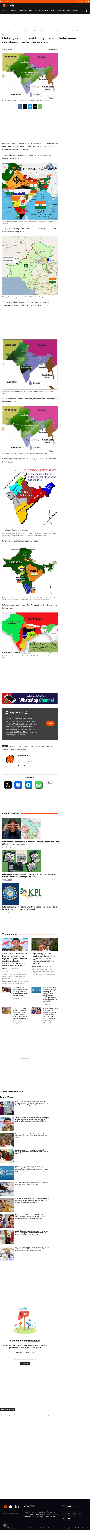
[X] (84, 1)
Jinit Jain (4, 968)
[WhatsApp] (86, 1)
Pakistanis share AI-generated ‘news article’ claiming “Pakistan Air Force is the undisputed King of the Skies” (29, 875)
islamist (38, 746)
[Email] (35, 106)
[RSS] (81, 1)
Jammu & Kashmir (47, 746)
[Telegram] (30, 106)
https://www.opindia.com (24, 759)
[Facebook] (76, 1)
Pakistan (5, 749)
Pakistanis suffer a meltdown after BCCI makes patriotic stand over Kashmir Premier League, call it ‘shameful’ (30, 908)
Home (3, 31)
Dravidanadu (12, 746)
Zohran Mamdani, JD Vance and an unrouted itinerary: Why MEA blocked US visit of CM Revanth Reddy (20, 992)
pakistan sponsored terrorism (18, 749)
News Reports (6, 950)
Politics (9, 31)
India (32, 746)
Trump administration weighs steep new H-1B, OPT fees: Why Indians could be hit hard (31, 1183)
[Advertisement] (13, 1039)
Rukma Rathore (36, 966)
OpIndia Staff (53, 50)
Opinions (34, 950)
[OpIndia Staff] (10, 760)
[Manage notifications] (5, 1525)
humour (26, 746)
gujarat (20, 746)
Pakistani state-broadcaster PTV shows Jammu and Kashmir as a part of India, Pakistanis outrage (30, 842)
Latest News (6, 1097)
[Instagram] (78, 1)
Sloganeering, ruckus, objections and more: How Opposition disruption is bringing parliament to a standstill (43, 958)
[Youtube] (88, 1)
